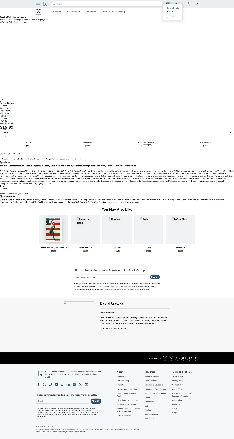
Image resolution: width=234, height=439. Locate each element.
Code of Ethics (178, 389)
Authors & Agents (152, 376)
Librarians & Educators (154, 384)
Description (5, 162)
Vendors (148, 410)
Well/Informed (73, 11)
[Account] (188, 4)
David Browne (9, 103)
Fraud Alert (176, 404)
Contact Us (91, 11)
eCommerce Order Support (155, 389)
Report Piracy (177, 400)
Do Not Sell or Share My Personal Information (182, 394)
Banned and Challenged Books (126, 394)
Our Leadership (123, 380)
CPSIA (174, 408)
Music (2, 193)
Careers (148, 397)
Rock (26, 193)
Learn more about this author (113, 328)
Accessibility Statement (126, 404)
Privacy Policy (177, 380)
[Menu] (38, 4)
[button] (117, 100)
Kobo (77, 159)
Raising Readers (151, 414)
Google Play (50, 159)
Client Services (151, 380)
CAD (173, 15)
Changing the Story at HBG (128, 400)
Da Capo (3, 118)
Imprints (120, 384)
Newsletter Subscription (127, 389)
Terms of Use (177, 376)
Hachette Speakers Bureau (155, 393)
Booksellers (149, 418)
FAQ (146, 405)
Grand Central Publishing (113, 11)
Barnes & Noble (34, 159)
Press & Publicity (124, 415)
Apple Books (18, 159)
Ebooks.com (64, 159)
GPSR (174, 412)
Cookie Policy (177, 384)
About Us (57, 11)
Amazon (5, 159)
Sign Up (155, 277)
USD (173, 11)
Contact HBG (150, 401)
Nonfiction (4, 188)
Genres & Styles (15, 193)
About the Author (7, 196)
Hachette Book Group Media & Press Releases (128, 410)
